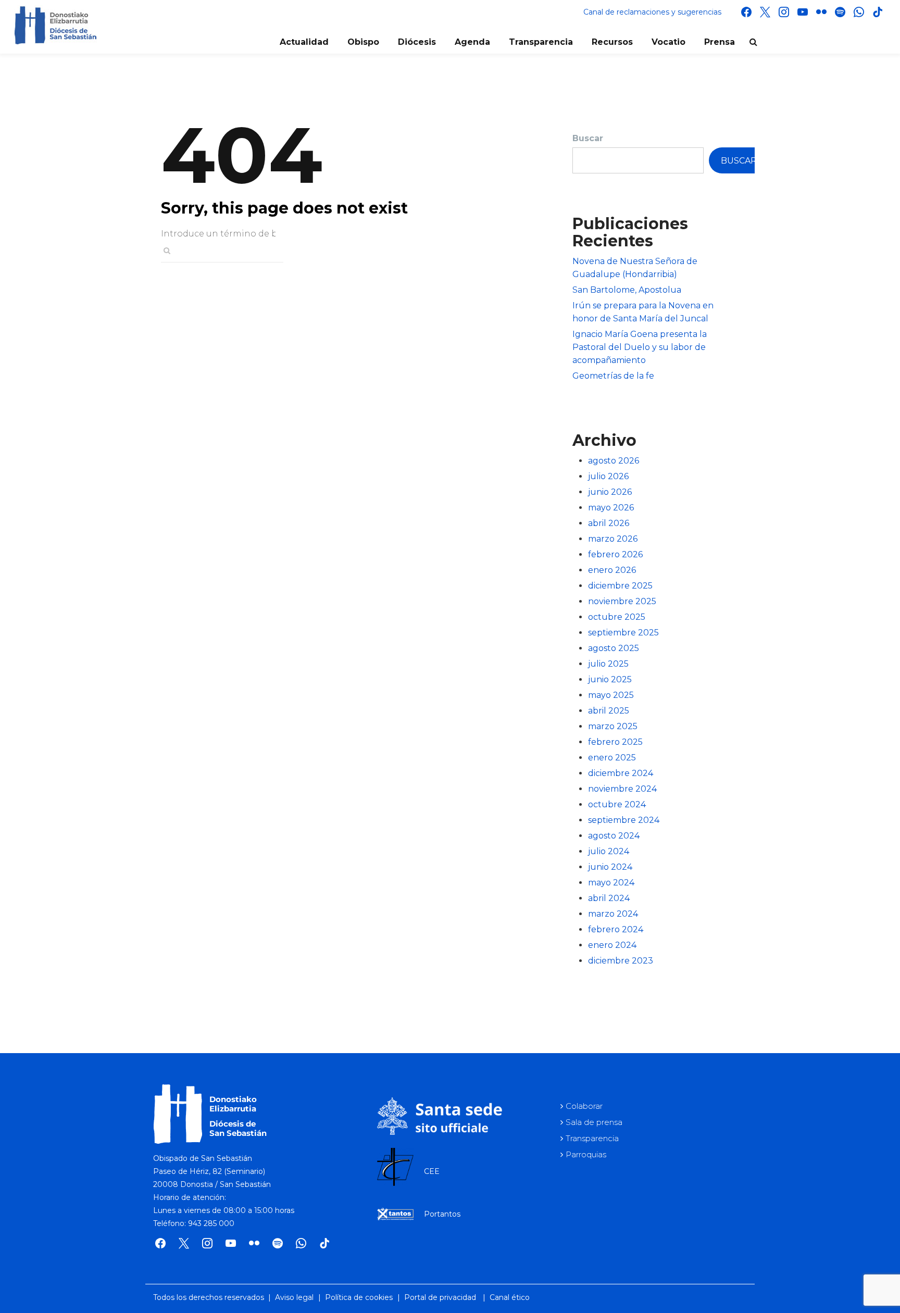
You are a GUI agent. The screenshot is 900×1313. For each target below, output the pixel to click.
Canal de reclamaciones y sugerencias (652, 12)
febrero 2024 (615, 929)
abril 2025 (608, 711)
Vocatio (668, 42)
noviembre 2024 (622, 789)
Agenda (472, 42)
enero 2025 (612, 757)
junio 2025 (610, 679)
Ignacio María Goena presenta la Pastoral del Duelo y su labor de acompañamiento (639, 347)
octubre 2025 (616, 617)
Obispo (363, 42)
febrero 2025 (615, 742)
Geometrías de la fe (613, 376)
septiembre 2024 (623, 820)
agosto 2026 (613, 461)
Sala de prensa (594, 1122)
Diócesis (417, 42)
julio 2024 (608, 851)
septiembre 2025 (623, 632)
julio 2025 (608, 664)
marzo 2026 (613, 539)
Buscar (587, 138)
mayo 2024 (611, 882)
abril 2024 (609, 898)
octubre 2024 (617, 804)
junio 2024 (610, 867)
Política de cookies (359, 1297)
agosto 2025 (613, 648)
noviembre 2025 (622, 601)
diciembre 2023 (620, 961)
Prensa (719, 42)
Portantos (442, 1214)
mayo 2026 (611, 507)
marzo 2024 (613, 914)
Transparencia (541, 42)
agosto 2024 (614, 836)
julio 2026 (608, 476)
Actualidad (304, 42)
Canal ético (510, 1297)
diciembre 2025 (620, 586)
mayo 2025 (611, 695)
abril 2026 (608, 523)
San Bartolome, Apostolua (626, 290)
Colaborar (584, 1106)
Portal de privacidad (440, 1297)
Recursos (612, 42)
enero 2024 (612, 945)
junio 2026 (610, 492)
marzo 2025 (613, 726)
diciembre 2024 (620, 773)
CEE (432, 1171)
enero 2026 (612, 570)
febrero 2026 (615, 554)
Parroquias (586, 1154)
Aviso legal (294, 1297)
